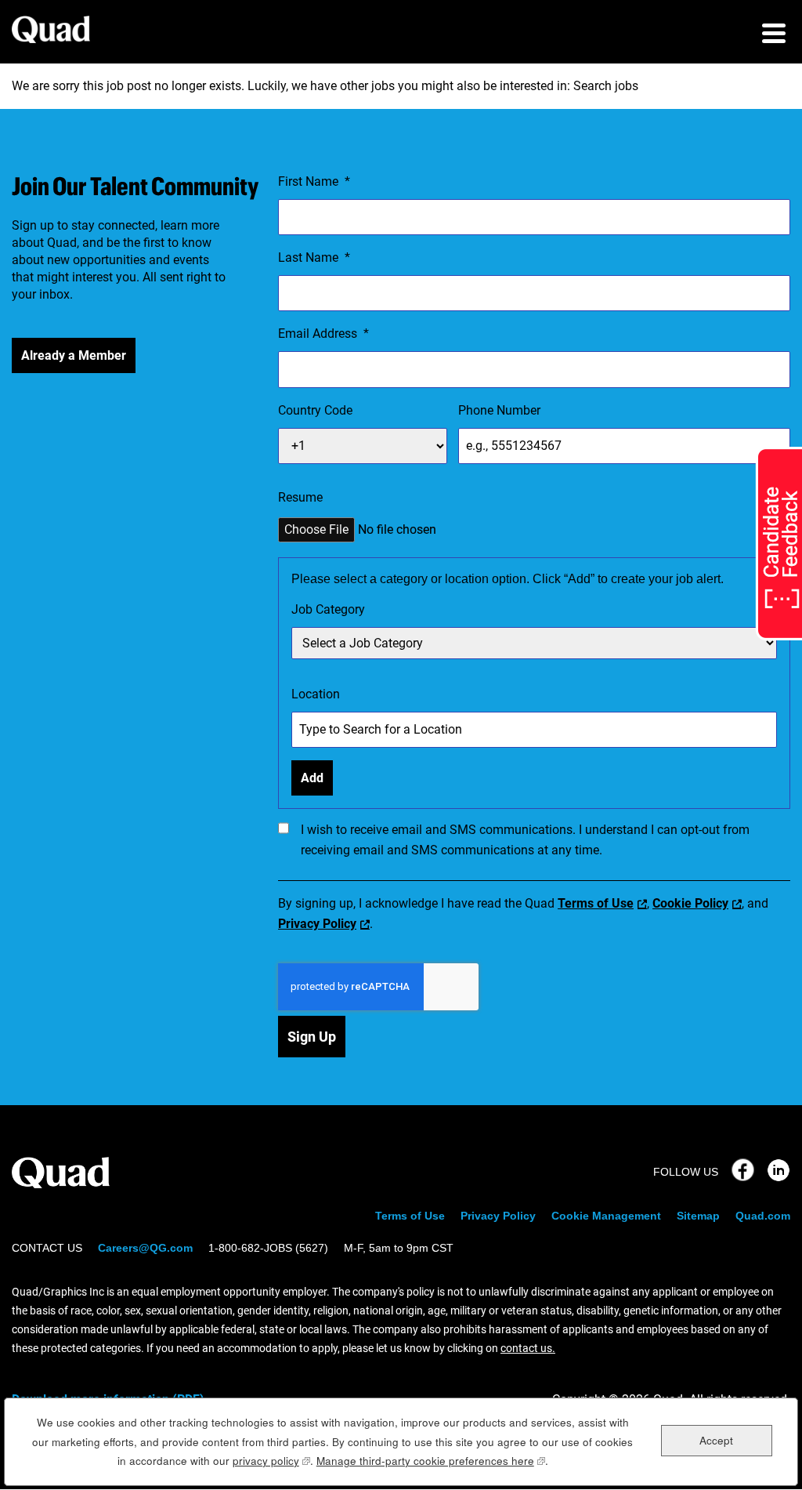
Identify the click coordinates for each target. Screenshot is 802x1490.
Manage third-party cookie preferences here (430, 1460)
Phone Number (499, 410)
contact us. (527, 1348)
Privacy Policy (317, 923)
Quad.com (762, 1215)
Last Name (314, 257)
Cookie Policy (690, 903)
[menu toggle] (773, 35)
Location (315, 694)
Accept (716, 1440)
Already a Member (73, 355)
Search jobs (605, 85)
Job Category (328, 609)
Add (312, 777)
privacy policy (271, 1460)
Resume (300, 497)
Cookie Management (606, 1215)
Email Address (323, 333)
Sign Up (311, 1036)
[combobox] (534, 643)
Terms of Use (596, 903)
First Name (314, 181)
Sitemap (698, 1215)
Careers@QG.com (145, 1248)
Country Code (315, 410)
